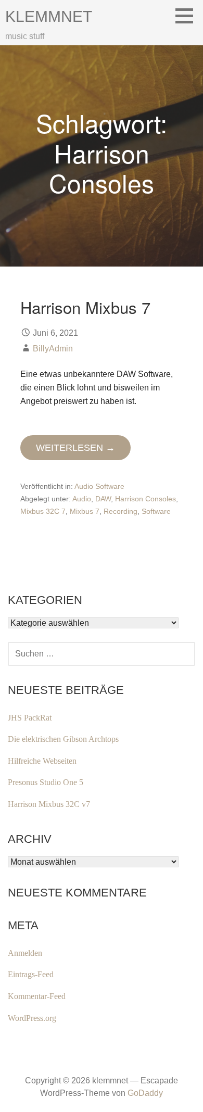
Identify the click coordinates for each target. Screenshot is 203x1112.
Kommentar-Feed (37, 996)
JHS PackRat (30, 717)
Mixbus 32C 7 (43, 511)
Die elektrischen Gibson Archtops (63, 739)
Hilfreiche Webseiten (42, 760)
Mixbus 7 (84, 511)
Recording (120, 511)
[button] (188, 15)
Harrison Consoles (145, 499)
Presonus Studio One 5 (45, 782)
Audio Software (99, 486)
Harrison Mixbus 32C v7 (49, 804)
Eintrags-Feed (31, 974)
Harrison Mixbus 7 (85, 307)
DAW (103, 499)
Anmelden (25, 953)
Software (156, 511)
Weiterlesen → (75, 448)
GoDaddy (145, 1093)
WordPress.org (32, 1018)
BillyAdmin (53, 348)
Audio (81, 499)
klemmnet (48, 16)
